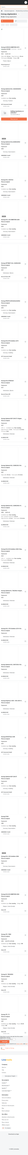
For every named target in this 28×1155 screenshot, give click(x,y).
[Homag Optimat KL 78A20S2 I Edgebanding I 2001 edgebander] (14, 580)
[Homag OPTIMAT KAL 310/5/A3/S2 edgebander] (14, 252)
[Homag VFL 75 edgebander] (14, 1004)
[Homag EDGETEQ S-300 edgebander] (14, 726)
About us (4, 1067)
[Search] (25, 7)
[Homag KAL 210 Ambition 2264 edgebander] (14, 846)
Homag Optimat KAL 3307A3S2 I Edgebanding (14, 664)
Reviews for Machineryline (8, 1105)
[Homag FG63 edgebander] (14, 806)
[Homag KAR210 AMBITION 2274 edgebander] (14, 37)
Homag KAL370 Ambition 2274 (9, 341)
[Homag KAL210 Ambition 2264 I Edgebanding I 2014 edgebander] (14, 538)
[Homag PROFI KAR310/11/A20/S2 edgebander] (14, 290)
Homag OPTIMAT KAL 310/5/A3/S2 (11, 263)
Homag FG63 (5, 816)
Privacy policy (5, 1100)
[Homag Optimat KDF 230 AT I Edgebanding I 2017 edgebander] (14, 408)
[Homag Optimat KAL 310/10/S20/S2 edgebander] (14, 78)
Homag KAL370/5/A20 (7, 380)
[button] (26, 2)
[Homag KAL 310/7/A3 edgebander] (14, 169)
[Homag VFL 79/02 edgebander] (14, 924)
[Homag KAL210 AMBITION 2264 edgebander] (14, 884)
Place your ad (14, 119)
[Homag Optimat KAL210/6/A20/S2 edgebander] (14, 131)
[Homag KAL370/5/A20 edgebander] (14, 370)
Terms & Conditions (6, 1097)
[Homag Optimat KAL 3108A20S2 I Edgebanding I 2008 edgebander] (14, 495)
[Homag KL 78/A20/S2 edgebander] (14, 964)
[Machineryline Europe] (10, 2)
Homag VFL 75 (5, 1014)
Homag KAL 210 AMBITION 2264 (10, 219)
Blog (3, 1108)
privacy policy (19, 1043)
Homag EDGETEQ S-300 (8, 736)
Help (3, 1070)
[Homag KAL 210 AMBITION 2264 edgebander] (14, 209)
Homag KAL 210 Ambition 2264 (10, 856)
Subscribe (4, 1041)
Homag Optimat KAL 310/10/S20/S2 (11, 89)
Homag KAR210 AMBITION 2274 (10, 47)
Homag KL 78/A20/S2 (7, 974)
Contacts (4, 1072)
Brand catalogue (6, 1110)
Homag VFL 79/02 (6, 934)
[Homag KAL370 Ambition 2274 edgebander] (14, 330)
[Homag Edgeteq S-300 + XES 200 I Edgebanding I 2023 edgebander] (14, 690)
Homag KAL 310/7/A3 (7, 179)
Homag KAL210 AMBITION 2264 (10, 894)
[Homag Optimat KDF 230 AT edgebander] (14, 766)
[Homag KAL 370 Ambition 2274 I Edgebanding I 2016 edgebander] (14, 618)
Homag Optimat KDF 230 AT (9, 776)
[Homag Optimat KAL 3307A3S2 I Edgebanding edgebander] (14, 654)
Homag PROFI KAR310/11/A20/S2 (10, 301)
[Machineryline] (2, 11)
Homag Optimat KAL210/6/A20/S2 (10, 142)
